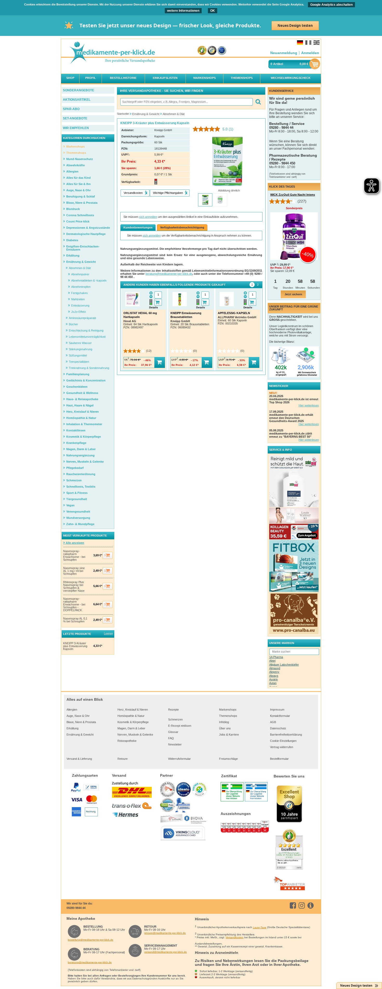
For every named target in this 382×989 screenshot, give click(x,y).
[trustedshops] (211, 50)
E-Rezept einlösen (179, 725)
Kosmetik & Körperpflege (133, 722)
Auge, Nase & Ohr (78, 715)
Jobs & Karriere (229, 734)
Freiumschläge (228, 758)
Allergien (72, 709)
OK (212, 10)
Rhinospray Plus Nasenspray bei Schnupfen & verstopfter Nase (73, 586)
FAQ (171, 738)
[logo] (112, 53)
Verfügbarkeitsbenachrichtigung (182, 227)
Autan (272, 683)
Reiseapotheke (126, 740)
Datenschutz (278, 728)
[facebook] (294, 905)
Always (273, 675)
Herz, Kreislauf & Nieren (132, 709)
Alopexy (274, 671)
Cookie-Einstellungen (283, 740)
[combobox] (186, 102)
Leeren (108, 633)
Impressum (277, 709)
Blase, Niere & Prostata (81, 722)
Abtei (272, 660)
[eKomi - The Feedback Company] (202, 50)
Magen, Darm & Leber (131, 728)
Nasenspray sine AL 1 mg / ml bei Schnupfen (74, 571)
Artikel (278, 64)
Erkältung (72, 728)
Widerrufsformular (179, 758)
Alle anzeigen (74, 542)
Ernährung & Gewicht (80, 734)
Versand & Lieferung (79, 758)
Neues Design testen (295, 25)
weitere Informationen (183, 10)
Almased (274, 668)
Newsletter (175, 744)
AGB (273, 722)
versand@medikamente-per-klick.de (165, 951)
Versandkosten (234, 937)
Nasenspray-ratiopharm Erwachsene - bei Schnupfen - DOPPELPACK (74, 604)
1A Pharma (276, 657)
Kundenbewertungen (138, 227)
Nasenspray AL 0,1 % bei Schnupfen (75, 620)
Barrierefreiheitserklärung (286, 734)
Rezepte (173, 709)
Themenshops (228, 715)
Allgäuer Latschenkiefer (284, 664)
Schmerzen (175, 719)
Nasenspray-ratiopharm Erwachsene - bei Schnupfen (74, 555)
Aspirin (273, 679)
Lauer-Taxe (259, 927)
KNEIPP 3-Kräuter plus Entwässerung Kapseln (75, 646)
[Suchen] (258, 102)
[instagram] (303, 905)
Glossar (173, 731)
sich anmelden (148, 216)
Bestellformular (279, 758)
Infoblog (224, 722)
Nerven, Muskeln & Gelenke (135, 734)
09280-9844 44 (76, 907)
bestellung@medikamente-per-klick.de (90, 939)
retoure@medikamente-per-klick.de (165, 932)
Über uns (225, 728)
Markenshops (227, 709)
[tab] (252, 284)
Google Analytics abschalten (331, 5)
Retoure (122, 758)
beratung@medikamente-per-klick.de (169, 273)
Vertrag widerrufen (281, 747)
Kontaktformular (280, 715)
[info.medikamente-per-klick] (311, 905)
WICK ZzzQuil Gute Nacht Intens (292, 194)
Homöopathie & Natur (130, 715)
